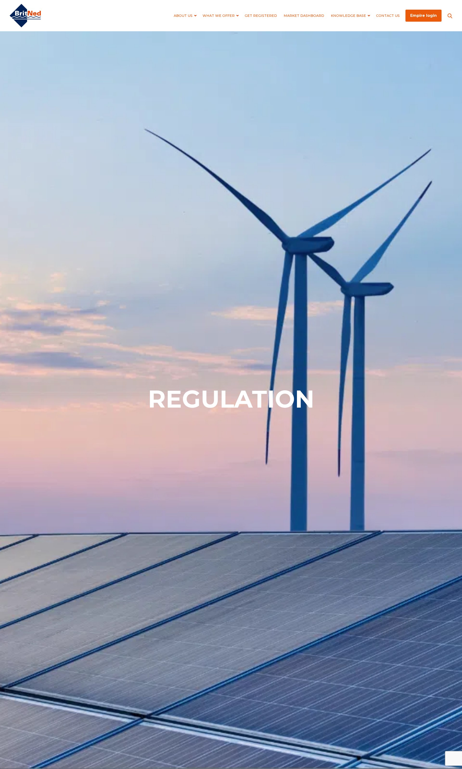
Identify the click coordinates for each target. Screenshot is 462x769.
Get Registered (261, 15)
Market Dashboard (304, 15)
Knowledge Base (348, 15)
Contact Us (388, 15)
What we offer (219, 15)
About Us (183, 15)
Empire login (423, 15)
